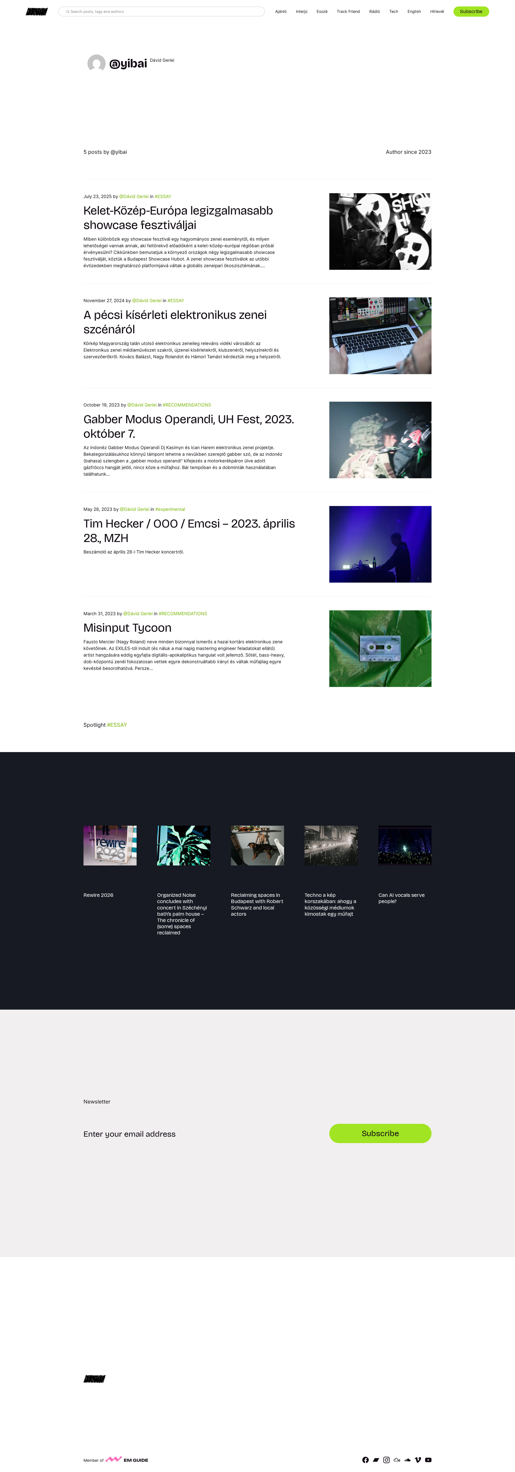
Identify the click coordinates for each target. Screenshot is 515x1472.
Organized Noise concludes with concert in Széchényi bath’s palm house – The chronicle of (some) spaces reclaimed (182, 914)
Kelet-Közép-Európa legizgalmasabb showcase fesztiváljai (178, 217)
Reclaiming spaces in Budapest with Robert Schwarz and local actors (257, 904)
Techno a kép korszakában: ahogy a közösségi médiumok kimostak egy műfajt (330, 904)
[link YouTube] (428, 1461)
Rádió (374, 11)
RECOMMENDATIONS (188, 405)
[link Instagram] (386, 1461)
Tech (393, 11)
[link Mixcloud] (397, 1461)
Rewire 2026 (98, 895)
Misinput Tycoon (127, 627)
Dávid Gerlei (136, 196)
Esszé (322, 11)
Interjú (301, 11)
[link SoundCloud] (407, 1461)
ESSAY (164, 196)
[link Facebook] (365, 1461)
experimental (171, 509)
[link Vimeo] (418, 1461)
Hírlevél (437, 11)
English (414, 11)
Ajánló (281, 11)
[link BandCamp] (376, 1461)
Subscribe (471, 11)
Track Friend (348, 11)
